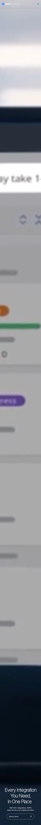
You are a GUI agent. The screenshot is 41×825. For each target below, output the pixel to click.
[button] (38, 4)
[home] (11, 4)
